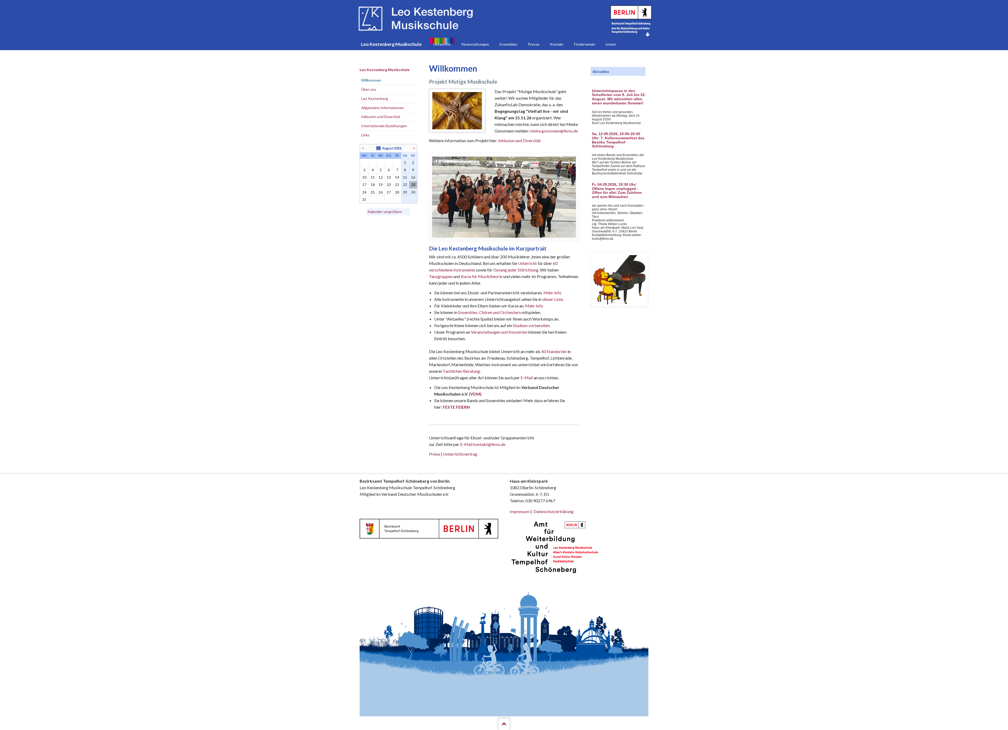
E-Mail (527, 377)
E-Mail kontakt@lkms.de (482, 444)
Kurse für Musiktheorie (481, 276)
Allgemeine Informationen (382, 107)
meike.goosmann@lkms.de (554, 130)
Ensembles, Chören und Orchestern (489, 312)
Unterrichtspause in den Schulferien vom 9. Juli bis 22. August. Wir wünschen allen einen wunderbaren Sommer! (619, 97)
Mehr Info (552, 292)
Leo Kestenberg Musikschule (385, 69)
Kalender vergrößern (385, 211)
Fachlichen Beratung (461, 371)
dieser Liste (552, 299)
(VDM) (475, 393)
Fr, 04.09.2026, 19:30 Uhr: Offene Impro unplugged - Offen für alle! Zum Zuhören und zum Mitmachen (617, 191)
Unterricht (527, 263)
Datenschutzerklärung (553, 511)
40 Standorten (554, 351)
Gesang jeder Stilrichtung (515, 269)
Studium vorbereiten (531, 325)
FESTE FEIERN (456, 406)
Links (365, 135)
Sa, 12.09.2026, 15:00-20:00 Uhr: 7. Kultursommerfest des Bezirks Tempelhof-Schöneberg (618, 140)
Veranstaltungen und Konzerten (499, 331)
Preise (434, 453)
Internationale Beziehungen (384, 126)
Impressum (520, 511)
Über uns (368, 89)
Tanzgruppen (441, 276)
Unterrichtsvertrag (460, 453)
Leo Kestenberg (374, 98)
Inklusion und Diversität (519, 140)
